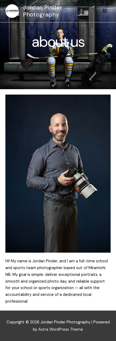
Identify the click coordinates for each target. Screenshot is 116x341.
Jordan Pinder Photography (42, 11)
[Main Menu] (105, 11)
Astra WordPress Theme (60, 329)
